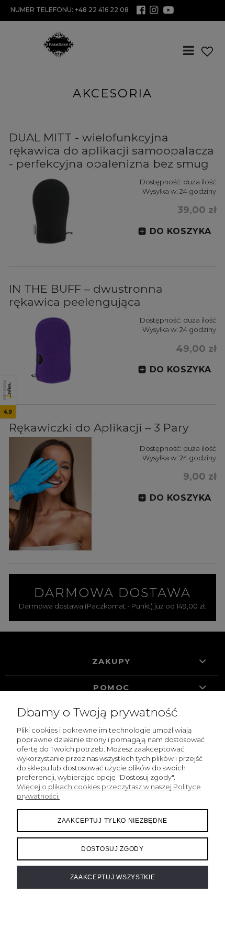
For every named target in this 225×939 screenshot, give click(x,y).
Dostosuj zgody (112, 849)
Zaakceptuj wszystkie (112, 877)
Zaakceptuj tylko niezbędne (112, 820)
